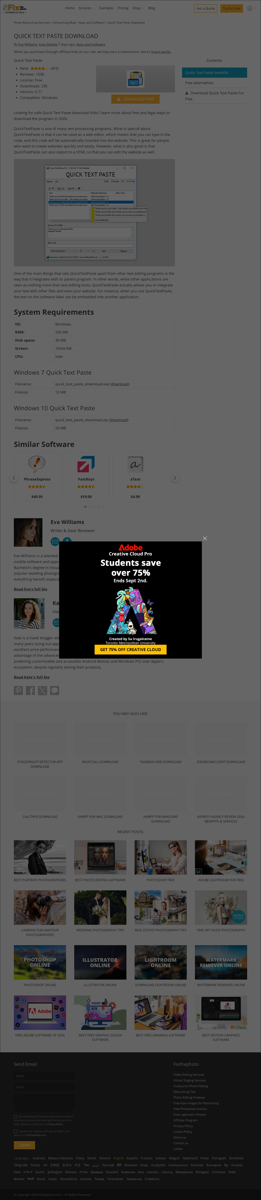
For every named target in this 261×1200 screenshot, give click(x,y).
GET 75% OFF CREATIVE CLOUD (130, 649)
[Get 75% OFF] (130, 600)
